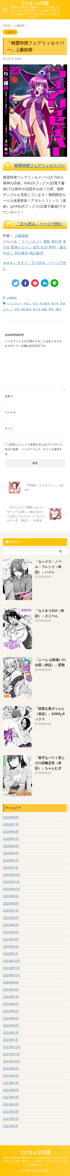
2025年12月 (11, 875)
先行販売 (21, 253)
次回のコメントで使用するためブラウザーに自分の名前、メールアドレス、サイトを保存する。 (34, 449)
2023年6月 (11, 1090)
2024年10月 (11, 975)
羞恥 (46, 241)
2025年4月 (11, 932)
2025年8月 (11, 903)
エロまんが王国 (35, 3)
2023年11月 (11, 1054)
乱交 (44, 247)
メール (10, 412)
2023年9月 (11, 1068)
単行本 (56, 241)
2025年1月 (10, 954)
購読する (15, 541)
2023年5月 (11, 1097)
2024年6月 (11, 1004)
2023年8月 (11, 1076)
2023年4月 (11, 1104)
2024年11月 (11, 968)
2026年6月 (11, 832)
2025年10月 (11, 889)
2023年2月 (11, 1119)
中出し (8, 253)
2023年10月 (11, 1061)
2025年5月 (11, 925)
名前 (9, 396)
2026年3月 (11, 853)
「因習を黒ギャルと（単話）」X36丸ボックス (50, 714)
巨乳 (36, 247)
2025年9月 (11, 896)
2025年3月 (11, 939)
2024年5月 (11, 1011)
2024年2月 (11, 1033)
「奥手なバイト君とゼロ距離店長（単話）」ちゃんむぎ (50, 763)
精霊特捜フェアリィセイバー (39, 165)
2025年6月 (11, 918)
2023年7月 (11, 1083)
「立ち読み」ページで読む (39, 224)
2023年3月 (11, 1112)
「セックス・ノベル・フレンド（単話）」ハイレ (48, 567)
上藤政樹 (21, 236)
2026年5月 (11, 839)
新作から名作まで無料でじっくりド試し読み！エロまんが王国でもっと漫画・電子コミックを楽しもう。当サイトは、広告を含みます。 (35, 1161)
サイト (9, 428)
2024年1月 (10, 1040)
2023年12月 (11, 1047)
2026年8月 (11, 817)
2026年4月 (11, 846)
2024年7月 (11, 997)
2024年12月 (11, 961)
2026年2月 (11, 860)
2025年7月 (11, 911)
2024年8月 (11, 989)
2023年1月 (10, 1126)
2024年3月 (11, 1025)
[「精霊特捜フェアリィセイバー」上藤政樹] (45, 283)
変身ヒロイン (21, 247)
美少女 (36, 309)
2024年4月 (11, 1018)
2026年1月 (10, 867)
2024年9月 (11, 982)
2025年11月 (11, 882)
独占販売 (36, 253)
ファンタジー (31, 241)
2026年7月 (11, 824)
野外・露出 (57, 247)
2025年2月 (11, 946)
